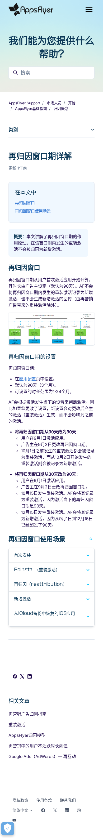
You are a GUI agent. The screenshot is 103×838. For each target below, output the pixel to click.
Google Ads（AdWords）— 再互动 (42, 756)
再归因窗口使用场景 (33, 210)
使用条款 (44, 800)
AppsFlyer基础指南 (31, 108)
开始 (72, 103)
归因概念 (61, 108)
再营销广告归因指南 (27, 714)
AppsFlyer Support (24, 103)
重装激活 (16, 724)
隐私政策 (20, 800)
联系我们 (68, 800)
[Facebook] (15, 677)
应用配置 (27, 378)
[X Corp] (22, 677)
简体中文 (20, 810)
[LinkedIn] (29, 677)
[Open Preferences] (7, 828)
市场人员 (54, 103)
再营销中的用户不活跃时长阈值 (38, 745)
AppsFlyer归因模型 (26, 735)
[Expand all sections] (91, 538)
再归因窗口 (25, 202)
